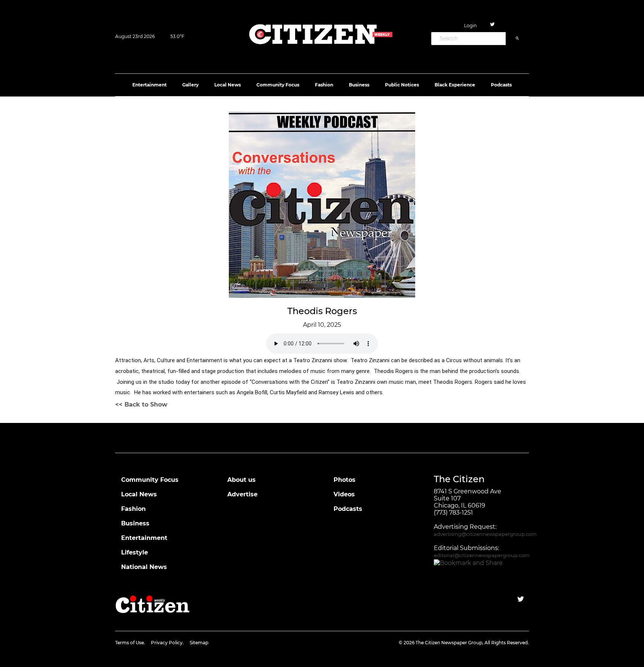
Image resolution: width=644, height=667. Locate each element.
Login (470, 25)
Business (359, 85)
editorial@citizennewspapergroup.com (482, 555)
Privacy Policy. (167, 642)
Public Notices (402, 85)
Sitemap (199, 642)
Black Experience (455, 85)
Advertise (242, 494)
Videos (344, 494)
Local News (227, 85)
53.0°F (177, 36)
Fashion (324, 85)
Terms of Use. (130, 642)
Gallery (190, 85)
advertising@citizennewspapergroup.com (485, 534)
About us (241, 479)
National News (144, 566)
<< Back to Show (141, 404)
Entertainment (149, 85)
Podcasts (501, 85)
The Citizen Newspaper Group (449, 642)
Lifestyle (134, 552)
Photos (345, 479)
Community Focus (277, 85)
